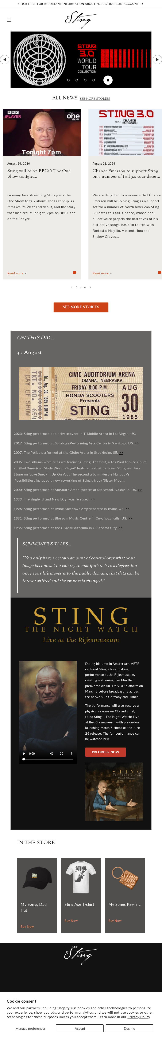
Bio (105, 979)
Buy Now (27, 926)
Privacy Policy (138, 1017)
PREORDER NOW (105, 752)
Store (127, 979)
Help (115, 979)
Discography (87, 979)
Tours (52, 979)
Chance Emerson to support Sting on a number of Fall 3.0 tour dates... (126, 173)
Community (32, 979)
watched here (100, 739)
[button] (9, 20)
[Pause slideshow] (108, 80)
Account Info (144, 980)
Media (66, 979)
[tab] (68, 80)
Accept (80, 1028)
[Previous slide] (4, 59)
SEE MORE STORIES (95, 99)
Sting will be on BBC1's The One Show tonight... (39, 173)
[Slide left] (71, 287)
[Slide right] (90, 287)
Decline (129, 1028)
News (14, 979)
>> (137, 443)
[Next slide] (157, 59)
